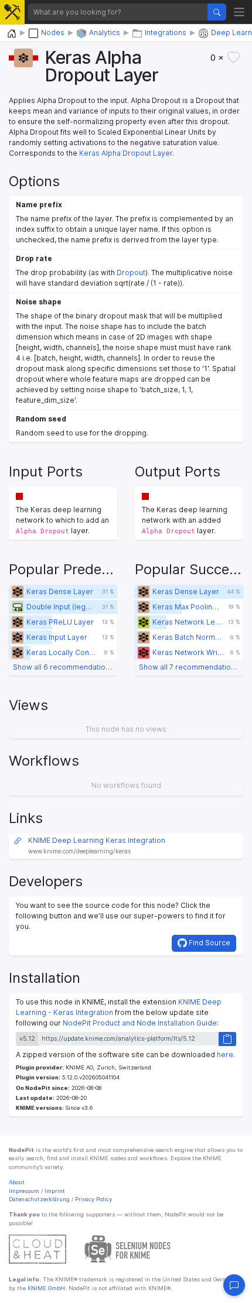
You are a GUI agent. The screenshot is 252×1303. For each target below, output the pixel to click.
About (17, 1182)
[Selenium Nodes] (128, 1249)
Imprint (55, 1191)
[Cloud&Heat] (37, 1249)
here (225, 1054)
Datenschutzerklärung (39, 1199)
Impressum (24, 1191)
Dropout (131, 272)
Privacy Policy (93, 1199)
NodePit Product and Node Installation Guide (140, 1023)
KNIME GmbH (45, 1288)
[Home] (11, 34)
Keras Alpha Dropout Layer (125, 153)
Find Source (208, 942)
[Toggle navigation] (239, 12)
